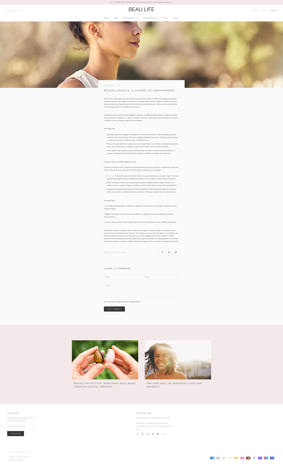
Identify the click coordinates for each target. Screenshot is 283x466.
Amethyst (110, 176)
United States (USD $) (14, 10)
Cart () (273, 10)
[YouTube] (158, 433)
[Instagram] (147, 433)
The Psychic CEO (131, 18)
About (176, 18)
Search (264, 10)
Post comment (114, 309)
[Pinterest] (153, 433)
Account (254, 10)
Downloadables (151, 18)
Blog (165, 18)
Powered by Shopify (16, 460)
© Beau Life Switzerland (20, 457)
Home (106, 18)
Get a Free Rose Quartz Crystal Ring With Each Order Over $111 (141, 2)
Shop (116, 18)
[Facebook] (137, 433)
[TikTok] (163, 433)
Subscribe (15, 433)
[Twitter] (142, 433)
